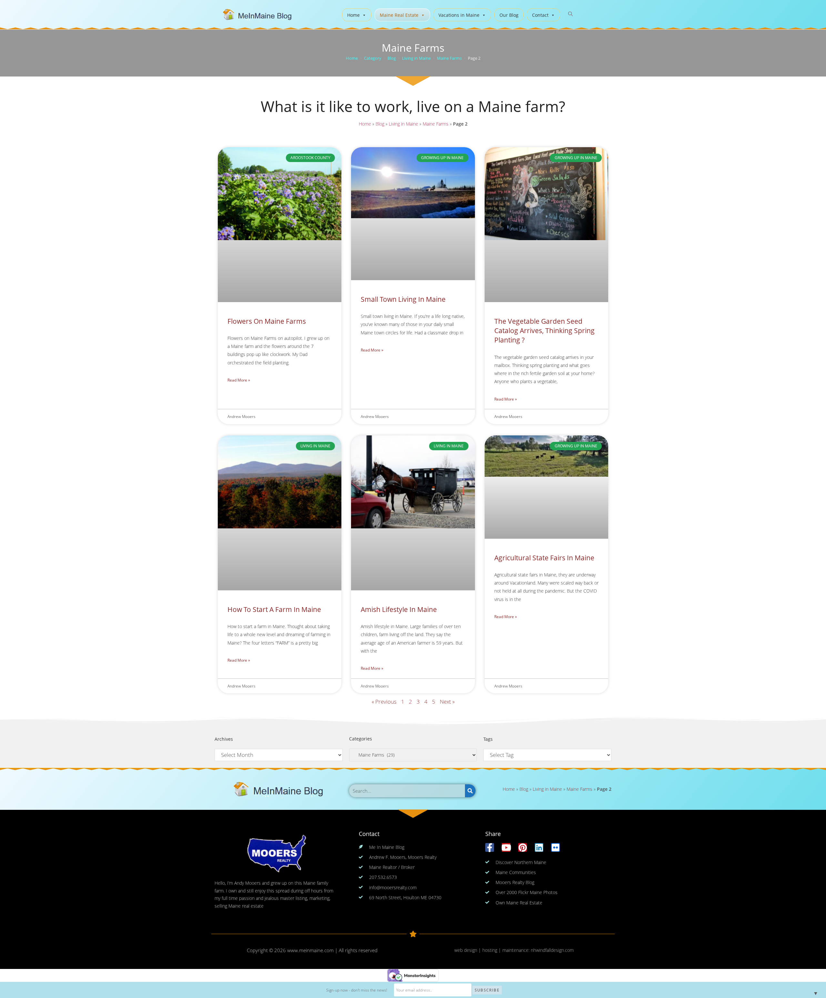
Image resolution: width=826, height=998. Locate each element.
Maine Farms (435, 124)
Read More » (238, 380)
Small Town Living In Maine (403, 299)
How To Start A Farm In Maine (274, 609)
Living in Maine (403, 124)
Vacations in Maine (458, 15)
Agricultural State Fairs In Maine (544, 557)
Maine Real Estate (399, 15)
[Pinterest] (522, 847)
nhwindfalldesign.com (552, 950)
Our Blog (509, 15)
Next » (447, 701)
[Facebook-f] (489, 847)
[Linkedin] (539, 847)
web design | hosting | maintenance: (492, 950)
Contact (540, 15)
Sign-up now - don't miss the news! (356, 990)
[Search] (470, 790)
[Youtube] (506, 847)
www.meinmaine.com (310, 950)
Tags (488, 739)
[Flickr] (555, 847)
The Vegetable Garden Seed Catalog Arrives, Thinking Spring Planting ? (544, 331)
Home (353, 15)
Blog (380, 124)
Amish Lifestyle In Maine (399, 609)
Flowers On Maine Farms (266, 321)
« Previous (384, 701)
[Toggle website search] (570, 14)
